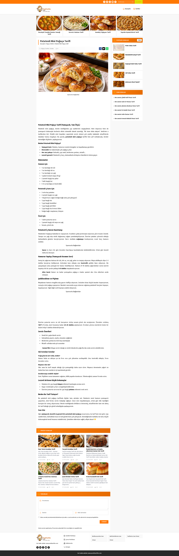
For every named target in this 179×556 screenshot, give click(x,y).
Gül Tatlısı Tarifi (130, 73)
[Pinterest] (115, 2)
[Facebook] (104, 2)
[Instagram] (110, 2)
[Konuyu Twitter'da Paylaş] (103, 48)
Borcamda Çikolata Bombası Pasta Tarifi (127, 106)
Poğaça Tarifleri (50, 44)
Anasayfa (42, 44)
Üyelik (139, 2)
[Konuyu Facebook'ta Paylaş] (100, 48)
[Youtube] (113, 2)
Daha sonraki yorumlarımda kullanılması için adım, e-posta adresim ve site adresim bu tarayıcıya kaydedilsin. (69, 517)
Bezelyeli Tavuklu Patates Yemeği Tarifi (49, 33)
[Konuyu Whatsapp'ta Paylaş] (107, 48)
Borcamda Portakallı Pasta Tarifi (125, 110)
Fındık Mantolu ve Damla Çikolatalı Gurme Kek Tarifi (95, 450)
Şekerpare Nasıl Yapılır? (132, 82)
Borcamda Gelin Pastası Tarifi (124, 114)
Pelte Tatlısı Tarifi (130, 45)
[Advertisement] (73, 108)
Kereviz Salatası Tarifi (76, 32)
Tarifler (52, 48)
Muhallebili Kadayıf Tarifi (133, 55)
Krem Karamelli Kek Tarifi (94, 477)
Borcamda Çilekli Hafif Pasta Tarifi (125, 97)
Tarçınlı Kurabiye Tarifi (69, 449)
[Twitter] (107, 2)
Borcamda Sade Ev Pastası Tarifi (125, 102)
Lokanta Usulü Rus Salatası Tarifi (47, 477)
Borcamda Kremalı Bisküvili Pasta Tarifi (127, 118)
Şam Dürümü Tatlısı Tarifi (70, 477)
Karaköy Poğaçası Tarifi (103, 32)
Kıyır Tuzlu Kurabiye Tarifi (46, 449)
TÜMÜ (139, 40)
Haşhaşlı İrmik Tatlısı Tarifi (133, 64)
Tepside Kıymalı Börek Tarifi (130, 32)
